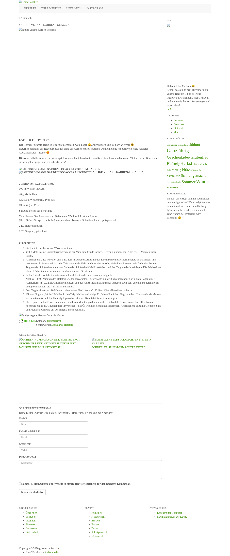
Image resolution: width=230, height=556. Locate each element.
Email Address (30, 431)
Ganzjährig (57, 324)
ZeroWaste (173, 187)
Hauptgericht (54, 320)
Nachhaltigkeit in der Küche (172, 516)
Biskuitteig (172, 145)
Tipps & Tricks (51, 8)
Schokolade (174, 182)
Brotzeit (95, 520)
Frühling (193, 144)
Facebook (179, 124)
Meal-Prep (204, 164)
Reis (200, 170)
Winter (202, 181)
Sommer (188, 182)
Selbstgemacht (99, 532)
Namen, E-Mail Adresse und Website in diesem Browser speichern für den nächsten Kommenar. (75, 483)
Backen (95, 524)
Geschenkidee (178, 157)
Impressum (31, 528)
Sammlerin (173, 175)
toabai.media (52, 552)
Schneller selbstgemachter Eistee (118, 347)
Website (25, 444)
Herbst (186, 163)
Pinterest (178, 128)
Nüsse (187, 169)
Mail (176, 132)
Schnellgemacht (193, 175)
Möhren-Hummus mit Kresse (40, 347)
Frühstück (96, 512)
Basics (94, 528)
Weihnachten (98, 536)
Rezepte (30, 8)
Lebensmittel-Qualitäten (170, 512)
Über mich (73, 8)
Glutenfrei (199, 157)
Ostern (195, 170)
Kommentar (28, 457)
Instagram (95, 8)
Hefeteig (68, 324)
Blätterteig (182, 145)
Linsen (196, 164)
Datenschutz (32, 532)
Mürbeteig (174, 170)
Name (23, 418)
